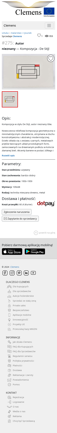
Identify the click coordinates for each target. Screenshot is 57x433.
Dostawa (17, 370)
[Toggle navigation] (49, 25)
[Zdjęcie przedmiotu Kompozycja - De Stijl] (28, 71)
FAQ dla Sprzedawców (24, 351)
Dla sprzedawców (22, 291)
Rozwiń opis (8, 155)
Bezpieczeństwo (21, 310)
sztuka (5, 32)
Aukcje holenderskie (23, 295)
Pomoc (16, 384)
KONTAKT (11, 392)
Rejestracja (18, 397)
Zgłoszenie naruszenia (16, 212)
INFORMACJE (13, 337)
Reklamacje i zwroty (23, 375)
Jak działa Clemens (22, 341)
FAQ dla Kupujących (23, 346)
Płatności (17, 365)
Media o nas (19, 411)
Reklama (17, 416)
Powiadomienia (21, 379)
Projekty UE (19, 324)
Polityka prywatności (23, 360)
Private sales (19, 305)
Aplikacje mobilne (22, 314)
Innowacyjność (20, 319)
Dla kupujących (21, 286)
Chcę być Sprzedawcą (24, 420)
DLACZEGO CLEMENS (18, 282)
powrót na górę (47, 232)
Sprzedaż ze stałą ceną (24, 300)
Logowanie (18, 401)
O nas (16, 406)
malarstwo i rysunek (21, 32)
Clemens (10, 25)
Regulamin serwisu (22, 356)
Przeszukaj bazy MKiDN (25, 329)
